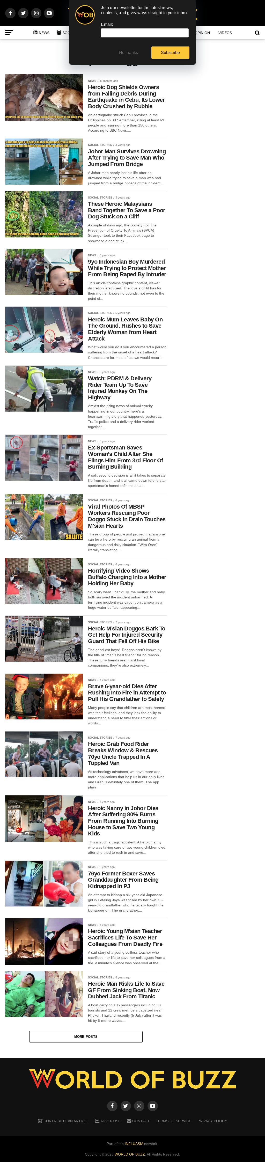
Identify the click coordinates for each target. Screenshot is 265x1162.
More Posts (86, 1037)
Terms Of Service (173, 1121)
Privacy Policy (212, 1121)
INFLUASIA (134, 1144)
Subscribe (170, 52)
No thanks (128, 52)
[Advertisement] (218, 155)
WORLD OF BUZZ (130, 1154)
